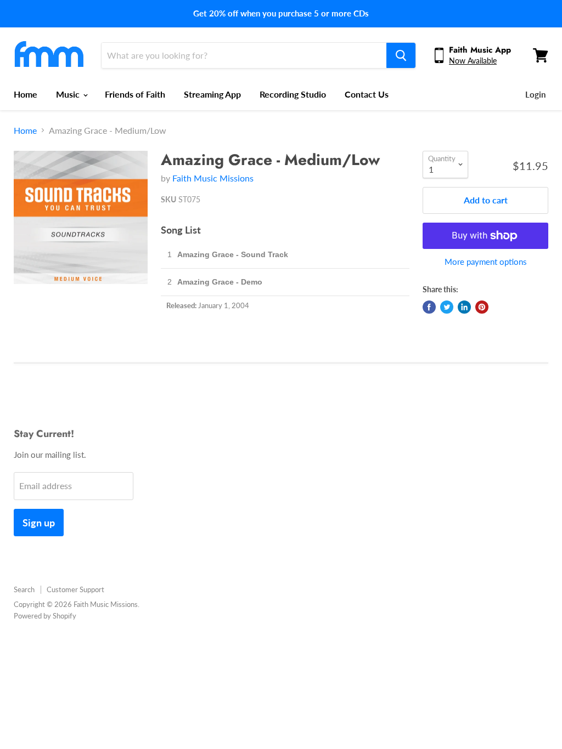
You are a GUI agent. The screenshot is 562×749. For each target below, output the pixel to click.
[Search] (400, 55)
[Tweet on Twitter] (446, 307)
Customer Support (75, 589)
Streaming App (212, 94)
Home (25, 94)
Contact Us (367, 94)
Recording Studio (293, 94)
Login (535, 94)
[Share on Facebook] (429, 307)
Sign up (39, 523)
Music (69, 94)
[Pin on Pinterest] (481, 307)
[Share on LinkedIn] (464, 307)
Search (24, 589)
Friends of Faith (135, 94)
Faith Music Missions (213, 178)
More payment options (486, 261)
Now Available (473, 60)
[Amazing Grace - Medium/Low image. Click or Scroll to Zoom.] (81, 218)
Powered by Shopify (45, 615)
